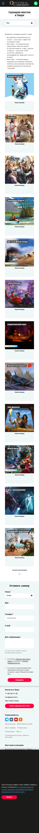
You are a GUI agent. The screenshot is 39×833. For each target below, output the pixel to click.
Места (19, 731)
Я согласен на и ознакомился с (19, 661)
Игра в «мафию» (10, 728)
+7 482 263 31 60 (11, 694)
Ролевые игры (22, 728)
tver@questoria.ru (11, 697)
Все (8, 28)
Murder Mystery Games (24, 724)
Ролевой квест (10, 731)
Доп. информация (12, 637)
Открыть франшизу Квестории (19, 706)
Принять (9, 797)
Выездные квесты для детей (15, 749)
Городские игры (10, 724)
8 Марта (29, 749)
